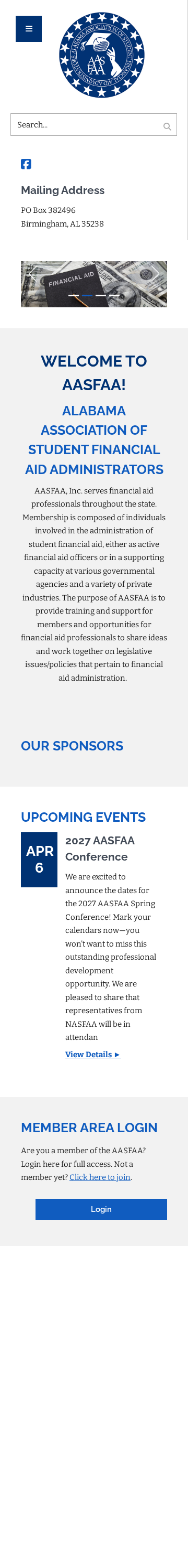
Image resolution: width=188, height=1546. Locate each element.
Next (159, 271)
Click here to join (100, 1177)
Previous (29, 271)
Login (101, 1209)
